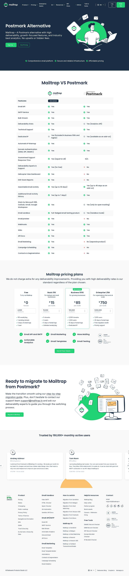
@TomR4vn (72, 461)
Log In (112, 5)
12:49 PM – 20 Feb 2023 (76, 471)
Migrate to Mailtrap (14, 414)
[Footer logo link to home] (9, 529)
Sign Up (120, 5)
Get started (53, 101)
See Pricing (24, 45)
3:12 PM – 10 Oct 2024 (17, 471)
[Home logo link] (13, 5)
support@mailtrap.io (32, 400)
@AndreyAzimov (15, 461)
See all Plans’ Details (64, 351)
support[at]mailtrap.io (113, 501)
